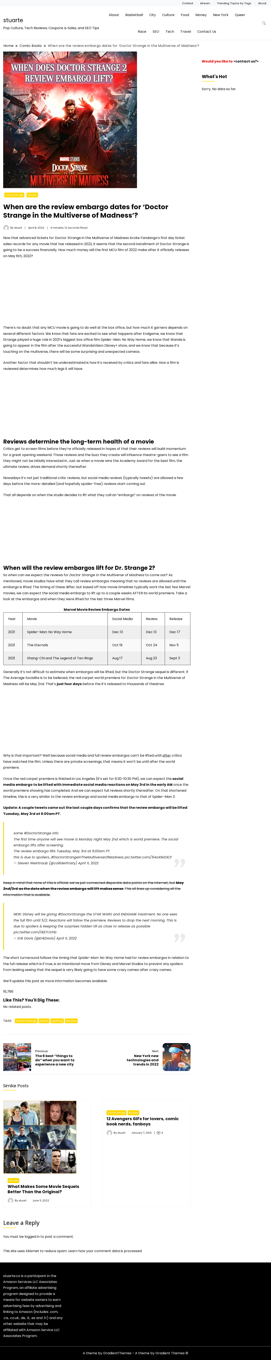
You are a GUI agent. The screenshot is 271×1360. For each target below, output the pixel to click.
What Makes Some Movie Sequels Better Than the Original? (43, 1189)
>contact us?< (246, 61)
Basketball (134, 14)
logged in (32, 1236)
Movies (32, 195)
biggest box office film (81, 339)
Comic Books (14, 195)
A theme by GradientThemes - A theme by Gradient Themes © (135, 1353)
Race (142, 31)
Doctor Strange (26, 1021)
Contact (187, 3)
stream (205, 3)
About (262, 3)
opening (57, 1021)
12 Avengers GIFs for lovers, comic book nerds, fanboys (142, 1121)
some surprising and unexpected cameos (105, 351)
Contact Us (206, 31)
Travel (185, 31)
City (152, 14)
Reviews (71, 1021)
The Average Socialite (21, 677)
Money (201, 14)
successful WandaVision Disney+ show (95, 345)
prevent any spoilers (166, 963)
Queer (240, 14)
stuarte (13, 20)
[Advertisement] (38, 293)
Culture (168, 14)
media (44, 1021)
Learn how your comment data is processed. (105, 1251)
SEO (156, 31)
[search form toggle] (264, 23)
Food (185, 14)
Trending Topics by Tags (234, 3)
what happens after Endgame (134, 333)
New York (220, 14)
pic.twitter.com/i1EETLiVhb (35, 932)
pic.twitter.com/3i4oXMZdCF (148, 857)
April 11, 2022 (88, 863)
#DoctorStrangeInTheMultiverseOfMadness (87, 857)
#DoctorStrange (37, 833)
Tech (170, 31)
